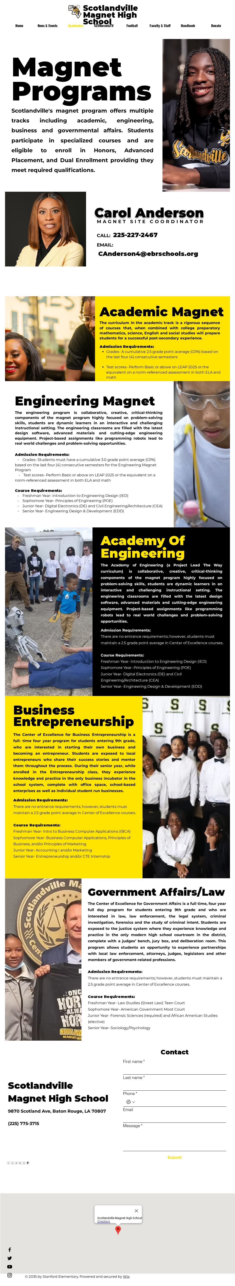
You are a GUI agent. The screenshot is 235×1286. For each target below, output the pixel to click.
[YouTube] (10, 1267)
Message (133, 1125)
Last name (134, 1077)
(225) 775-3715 (23, 1123)
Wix (126, 1276)
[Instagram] (10, 1275)
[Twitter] (10, 1258)
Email (128, 1109)
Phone (130, 1093)
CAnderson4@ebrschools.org (148, 254)
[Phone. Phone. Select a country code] (131, 1102)
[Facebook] (10, 1250)
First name (134, 1061)
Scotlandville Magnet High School (110, 14)
